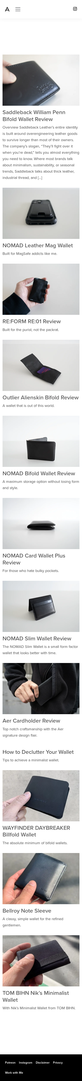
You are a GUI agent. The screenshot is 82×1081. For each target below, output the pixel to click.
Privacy (58, 1062)
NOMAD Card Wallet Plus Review (34, 559)
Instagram (25, 1062)
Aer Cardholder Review (31, 720)
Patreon (10, 1062)
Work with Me (14, 1072)
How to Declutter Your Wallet (38, 752)
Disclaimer (43, 1062)
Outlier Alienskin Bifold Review (41, 397)
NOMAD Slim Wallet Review (37, 638)
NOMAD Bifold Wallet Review (39, 473)
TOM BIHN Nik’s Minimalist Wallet (36, 996)
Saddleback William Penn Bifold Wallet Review (34, 115)
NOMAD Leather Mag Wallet (38, 245)
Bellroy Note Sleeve (27, 910)
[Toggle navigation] (18, 9)
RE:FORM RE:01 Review (32, 321)
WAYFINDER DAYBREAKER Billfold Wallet (36, 831)
